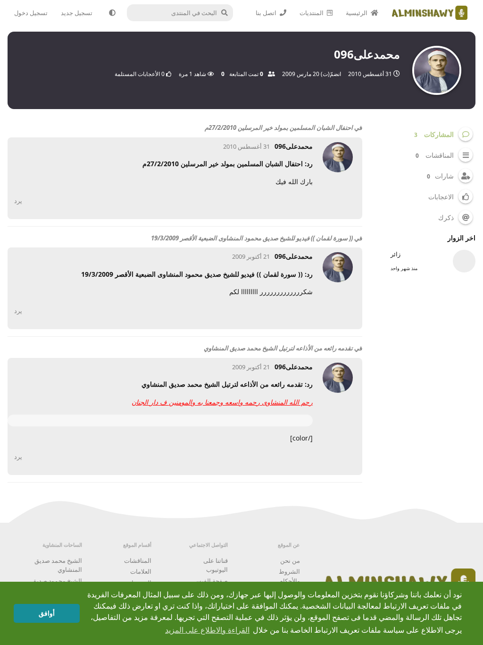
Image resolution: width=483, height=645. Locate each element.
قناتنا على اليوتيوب (215, 565)
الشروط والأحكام (289, 576)
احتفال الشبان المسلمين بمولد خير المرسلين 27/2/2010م (279, 127)
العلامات (140, 571)
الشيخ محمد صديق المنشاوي (58, 565)
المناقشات (137, 560)
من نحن (290, 560)
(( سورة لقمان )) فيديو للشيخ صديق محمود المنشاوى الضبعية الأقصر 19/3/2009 (252, 238)
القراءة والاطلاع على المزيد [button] (207, 630)
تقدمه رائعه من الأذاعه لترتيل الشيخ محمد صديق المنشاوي (278, 348)
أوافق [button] (47, 613)
